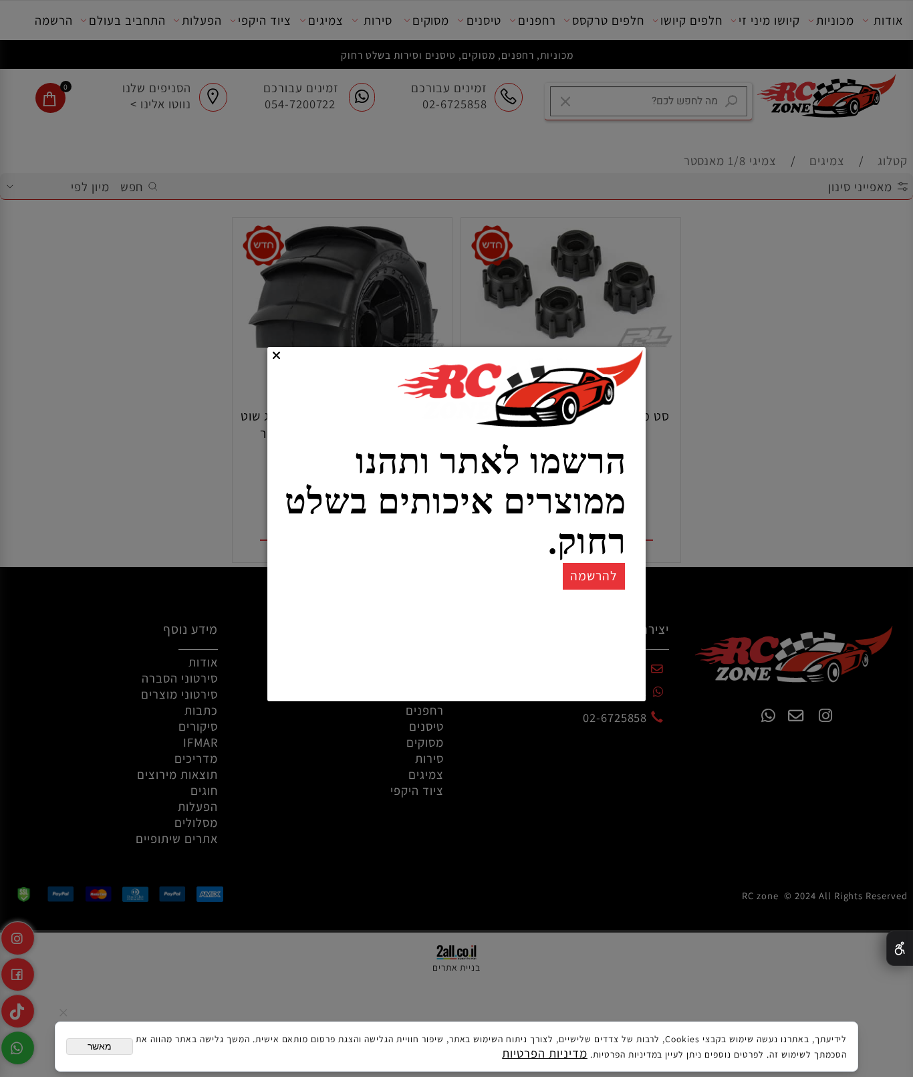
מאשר (100, 1047)
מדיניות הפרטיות (545, 1053)
